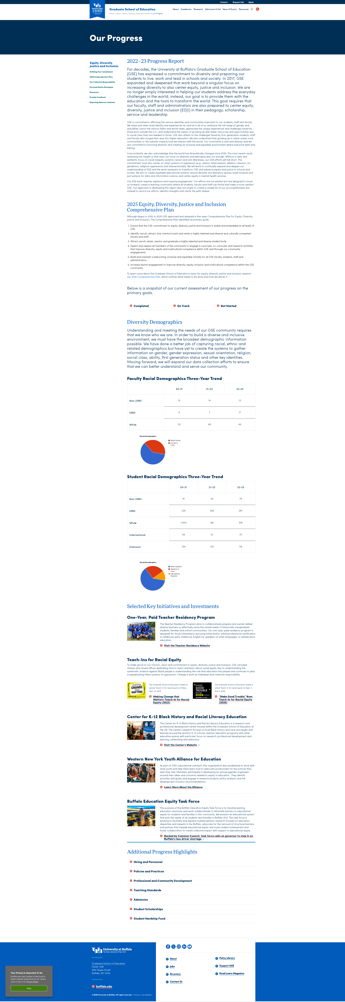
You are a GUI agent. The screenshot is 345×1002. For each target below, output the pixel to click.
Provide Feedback (98, 97)
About (118, 14)
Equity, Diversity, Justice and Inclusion (137, 14)
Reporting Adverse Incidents (102, 102)
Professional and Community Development (163, 880)
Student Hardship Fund (149, 918)
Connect (224, 2)
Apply (251, 2)
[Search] (257, 9)
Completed (141, 306)
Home (111, 14)
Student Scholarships (148, 909)
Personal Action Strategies (101, 87)
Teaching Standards (147, 890)
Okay (29, 988)
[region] (29, 981)
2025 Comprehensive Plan (101, 76)
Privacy (137, 995)
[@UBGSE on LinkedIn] (184, 946)
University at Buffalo (106, 994)
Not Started (228, 306)
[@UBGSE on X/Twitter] (173, 946)
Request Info (238, 2)
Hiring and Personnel (148, 862)
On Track (183, 306)
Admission (141, 899)
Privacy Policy (32, 982)
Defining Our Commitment (101, 71)
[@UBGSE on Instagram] (179, 946)
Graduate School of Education (132, 9)
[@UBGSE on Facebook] (168, 946)
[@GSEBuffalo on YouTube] (189, 946)
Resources (94, 92)
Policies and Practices (149, 871)
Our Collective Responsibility (102, 82)
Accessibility (147, 995)
